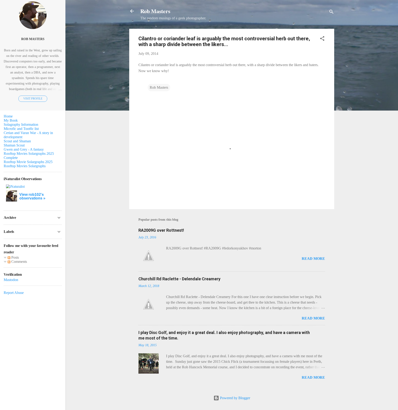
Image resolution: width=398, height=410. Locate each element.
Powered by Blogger (234, 398)
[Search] (331, 13)
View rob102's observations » (32, 196)
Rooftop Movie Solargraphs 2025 (28, 162)
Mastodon (11, 280)
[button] (322, 39)
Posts (14, 257)
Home (8, 116)
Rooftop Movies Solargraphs (25, 166)
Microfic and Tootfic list (21, 129)
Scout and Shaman (17, 141)
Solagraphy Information (21, 124)
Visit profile (32, 98)
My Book (11, 120)
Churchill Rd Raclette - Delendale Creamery (179, 278)
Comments (18, 262)
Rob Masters (155, 11)
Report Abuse (14, 293)
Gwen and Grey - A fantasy (24, 149)
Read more (313, 259)
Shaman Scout (14, 145)
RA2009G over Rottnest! (161, 230)
